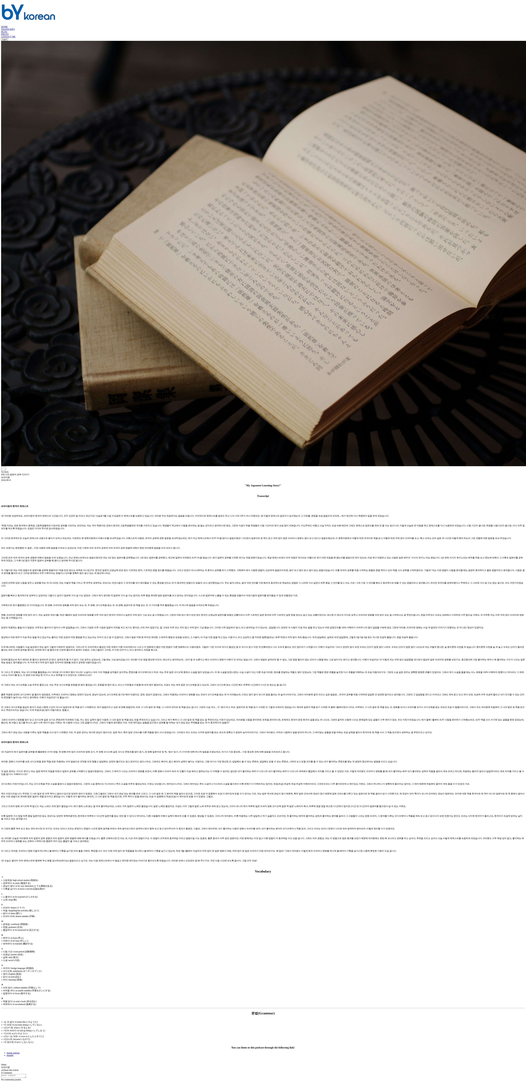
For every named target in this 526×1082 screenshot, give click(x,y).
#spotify (10, 1055)
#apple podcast (13, 1053)
